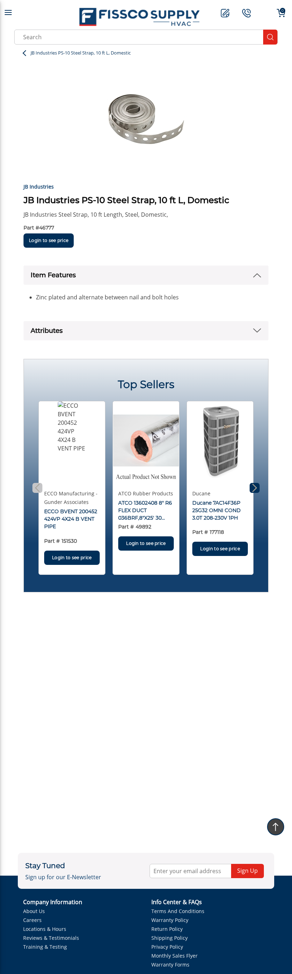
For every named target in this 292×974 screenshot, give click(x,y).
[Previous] (37, 488)
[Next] (255, 488)
